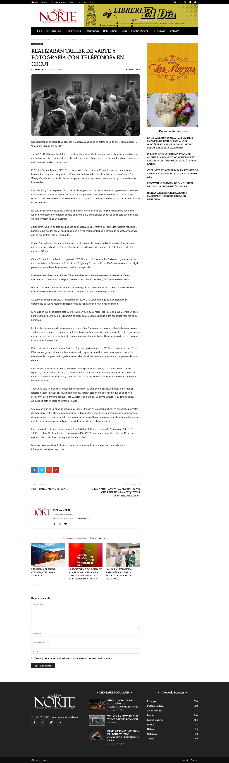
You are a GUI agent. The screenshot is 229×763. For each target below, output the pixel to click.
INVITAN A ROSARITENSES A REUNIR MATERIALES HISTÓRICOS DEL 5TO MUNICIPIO (167, 196)
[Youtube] (195, 2)
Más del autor (97, 538)
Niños (124, 31)
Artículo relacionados (75, 538)
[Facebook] (180, 2)
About (185, 760)
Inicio (39, 31)
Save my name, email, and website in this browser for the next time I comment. (73, 658)
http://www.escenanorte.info (63, 514)
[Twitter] (190, 2)
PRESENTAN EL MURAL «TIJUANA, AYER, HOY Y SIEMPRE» (43, 572)
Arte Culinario (74, 31)
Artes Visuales (92, 31)
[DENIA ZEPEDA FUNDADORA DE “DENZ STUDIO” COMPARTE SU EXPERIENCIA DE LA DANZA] (97, 735)
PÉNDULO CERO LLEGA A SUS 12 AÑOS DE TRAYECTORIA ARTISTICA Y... (123, 703)
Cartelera (174, 31)
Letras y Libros (110, 31)
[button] (175, 2)
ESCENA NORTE (41, 69)
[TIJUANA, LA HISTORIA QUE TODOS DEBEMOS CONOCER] (97, 720)
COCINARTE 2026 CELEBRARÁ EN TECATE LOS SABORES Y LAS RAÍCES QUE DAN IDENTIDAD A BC (172, 173)
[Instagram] (185, 2)
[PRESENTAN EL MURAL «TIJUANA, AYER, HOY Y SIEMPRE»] (48, 555)
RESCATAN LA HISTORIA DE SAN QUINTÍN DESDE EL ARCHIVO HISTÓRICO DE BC (170, 185)
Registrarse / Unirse (87, 2)
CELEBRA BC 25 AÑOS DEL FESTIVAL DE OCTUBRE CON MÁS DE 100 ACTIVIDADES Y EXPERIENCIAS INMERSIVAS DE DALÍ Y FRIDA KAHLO (171, 159)
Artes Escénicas (53, 31)
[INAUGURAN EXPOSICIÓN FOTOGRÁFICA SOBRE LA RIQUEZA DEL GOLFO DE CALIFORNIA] (123, 555)
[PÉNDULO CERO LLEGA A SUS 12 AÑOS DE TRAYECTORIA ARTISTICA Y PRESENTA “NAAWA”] (97, 704)
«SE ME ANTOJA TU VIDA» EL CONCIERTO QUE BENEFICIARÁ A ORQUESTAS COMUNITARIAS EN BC (115, 492)
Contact (194, 760)
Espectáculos (159, 31)
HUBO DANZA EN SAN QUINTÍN (49, 489)
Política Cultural (139, 31)
